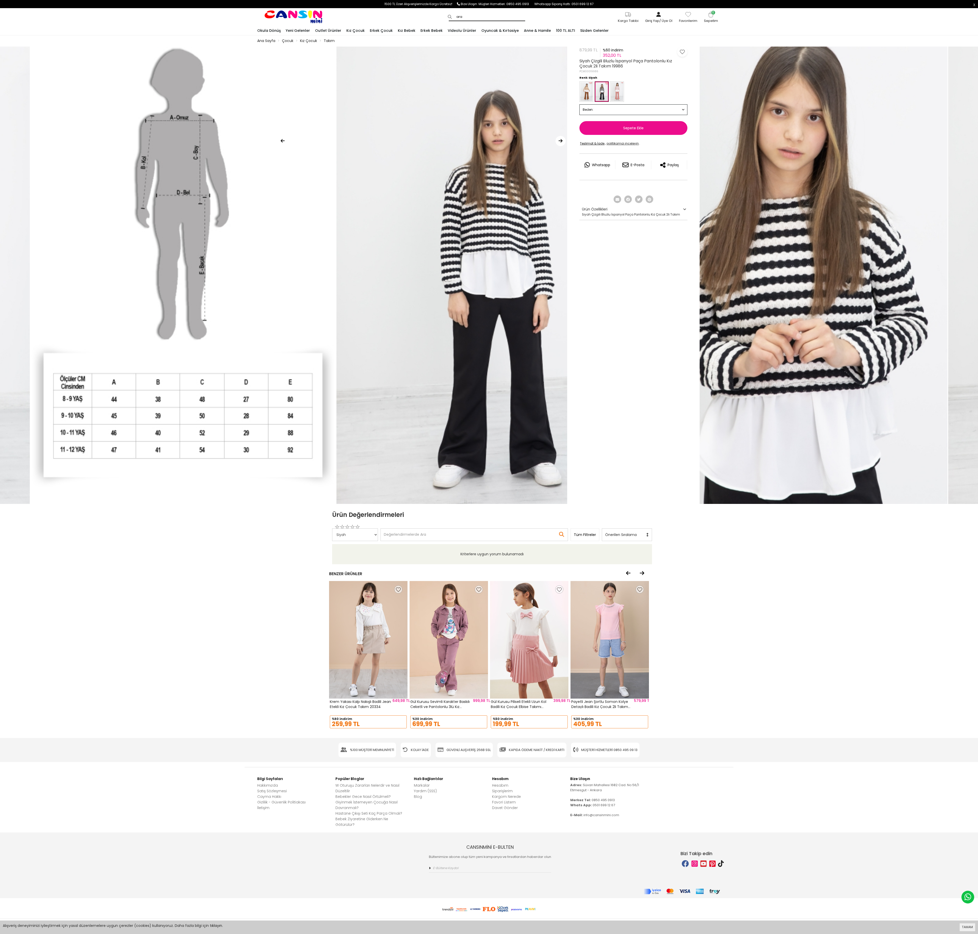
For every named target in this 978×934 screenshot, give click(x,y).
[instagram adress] (694, 864)
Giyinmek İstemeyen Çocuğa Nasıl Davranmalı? (366, 805)
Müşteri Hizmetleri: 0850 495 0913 (506, 4)
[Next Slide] (560, 141)
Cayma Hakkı (269, 796)
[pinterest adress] (712, 864)
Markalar (422, 785)
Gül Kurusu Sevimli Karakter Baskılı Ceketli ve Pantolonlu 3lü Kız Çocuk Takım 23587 (440, 706)
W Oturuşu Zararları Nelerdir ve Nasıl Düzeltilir (367, 788)
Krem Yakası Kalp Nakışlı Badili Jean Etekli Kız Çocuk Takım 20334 (360, 704)
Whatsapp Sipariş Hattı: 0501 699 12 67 (564, 4)
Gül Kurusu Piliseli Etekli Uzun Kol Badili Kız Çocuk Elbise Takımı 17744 (518, 706)
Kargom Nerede (506, 796)
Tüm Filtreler (585, 534)
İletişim (263, 807)
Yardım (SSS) (425, 791)
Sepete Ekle (633, 128)
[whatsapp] (967, 897)
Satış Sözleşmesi (272, 791)
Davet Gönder (505, 807)
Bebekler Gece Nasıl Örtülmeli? (363, 796)
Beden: (588, 109)
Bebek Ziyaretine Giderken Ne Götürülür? (361, 821)
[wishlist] (398, 589)
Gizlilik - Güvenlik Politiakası (281, 802)
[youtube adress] (703, 864)
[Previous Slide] (282, 141)
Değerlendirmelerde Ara (405, 532)
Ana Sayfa (266, 40)
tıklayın (216, 925)
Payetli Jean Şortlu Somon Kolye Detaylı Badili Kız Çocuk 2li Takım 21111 (599, 706)
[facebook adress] (685, 864)
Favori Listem (504, 802)
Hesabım (500, 785)
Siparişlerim (502, 791)
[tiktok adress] (721, 864)
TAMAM (967, 927)
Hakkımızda (267, 785)
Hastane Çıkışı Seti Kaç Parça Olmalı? (368, 813)
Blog (418, 796)
